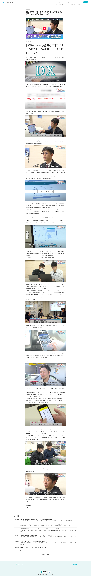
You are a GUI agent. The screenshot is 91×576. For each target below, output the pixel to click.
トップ (54, 2)
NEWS (73, 2)
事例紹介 (67, 2)
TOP (56, 4)
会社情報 (78, 2)
